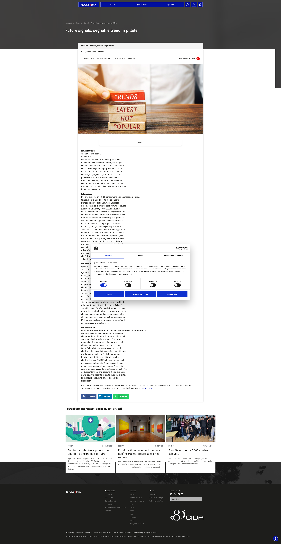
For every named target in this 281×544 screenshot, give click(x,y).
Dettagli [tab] (141, 255)
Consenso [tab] (108, 255)
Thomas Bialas (88, 59)
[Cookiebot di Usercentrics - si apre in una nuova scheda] (177, 248)
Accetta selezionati (140, 294)
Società (86, 23)
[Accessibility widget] (275, 538)
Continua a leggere (187, 59)
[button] (88, 396)
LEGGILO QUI (146, 388)
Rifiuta (109, 294)
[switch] (128, 285)
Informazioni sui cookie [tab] (173, 255)
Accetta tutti (172, 294)
